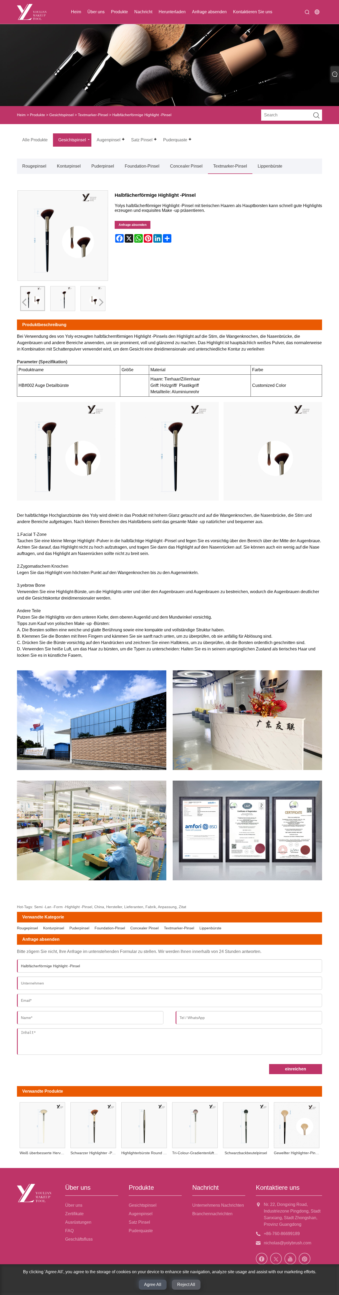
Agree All (152, 1284)
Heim (76, 12)
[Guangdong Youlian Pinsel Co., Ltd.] (32, 12)
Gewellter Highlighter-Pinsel (297, 1153)
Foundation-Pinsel (142, 166)
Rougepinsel (34, 166)
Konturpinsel (69, 166)
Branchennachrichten (212, 1213)
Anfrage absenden (209, 12)
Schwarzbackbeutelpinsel (246, 1153)
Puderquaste (141, 1230)
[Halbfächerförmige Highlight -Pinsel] (63, 298)
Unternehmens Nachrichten (218, 1205)
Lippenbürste (270, 166)
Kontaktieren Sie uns (252, 12)
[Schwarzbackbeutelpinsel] (245, 1124)
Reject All (186, 1284)
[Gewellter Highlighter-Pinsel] (296, 1124)
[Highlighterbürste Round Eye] (144, 1124)
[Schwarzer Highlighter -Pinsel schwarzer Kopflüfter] (93, 1124)
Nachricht (143, 12)
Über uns (96, 12)
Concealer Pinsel (186, 166)
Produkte (119, 12)
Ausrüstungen (78, 1222)
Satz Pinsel (139, 1222)
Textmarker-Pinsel (93, 115)
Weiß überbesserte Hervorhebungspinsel (44, 1153)
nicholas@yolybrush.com (287, 1243)
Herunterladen (172, 12)
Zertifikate (74, 1213)
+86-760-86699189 (282, 1233)
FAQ (69, 1230)
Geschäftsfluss (79, 1239)
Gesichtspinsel (61, 115)
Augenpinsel (141, 1213)
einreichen (295, 1069)
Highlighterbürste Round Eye (145, 1153)
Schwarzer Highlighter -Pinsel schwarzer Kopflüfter (94, 1153)
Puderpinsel (102, 166)
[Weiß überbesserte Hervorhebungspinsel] (42, 1124)
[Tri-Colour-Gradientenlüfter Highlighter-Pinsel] (195, 1124)
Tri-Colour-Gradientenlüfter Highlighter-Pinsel (196, 1153)
